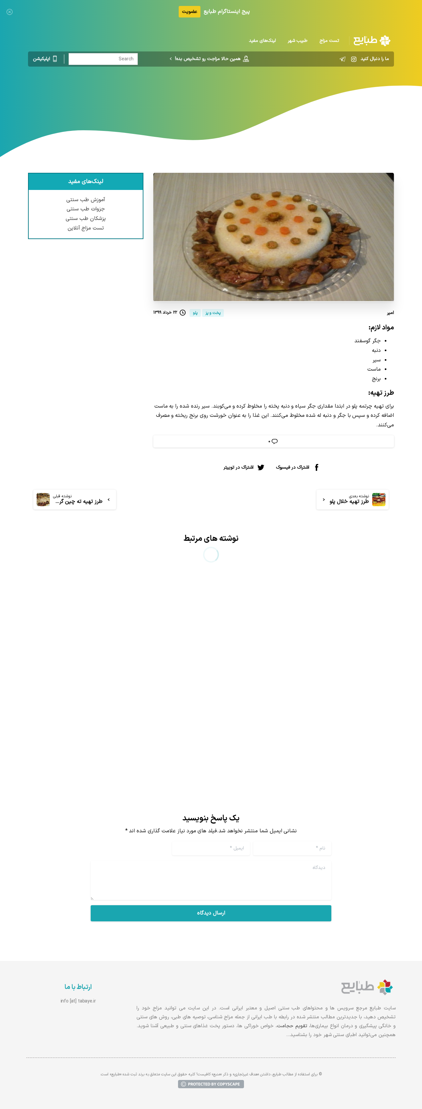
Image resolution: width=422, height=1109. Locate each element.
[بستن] (9, 11)
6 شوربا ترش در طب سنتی (346, 713)
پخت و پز (220, 94)
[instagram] (353, 59)
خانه (242, 94)
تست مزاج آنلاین (86, 228)
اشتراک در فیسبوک (292, 467)
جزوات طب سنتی (86, 209)
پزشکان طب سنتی (86, 219)
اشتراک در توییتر (239, 467)
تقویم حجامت (292, 1026)
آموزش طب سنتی (85, 200)
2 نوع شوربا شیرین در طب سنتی (149, 713)
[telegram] (342, 59)
